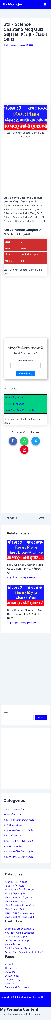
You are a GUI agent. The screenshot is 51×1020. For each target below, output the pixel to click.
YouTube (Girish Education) (20, 932)
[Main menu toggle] (45, 4)
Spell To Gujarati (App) (17, 948)
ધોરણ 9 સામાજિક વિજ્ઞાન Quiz (18, 856)
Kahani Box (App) (14, 944)
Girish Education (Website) (20, 928)
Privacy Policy (12, 979)
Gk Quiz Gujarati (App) (17, 940)
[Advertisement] (25, 74)
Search (7, 712)
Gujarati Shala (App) (16, 936)
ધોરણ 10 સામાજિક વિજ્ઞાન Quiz (19, 819)
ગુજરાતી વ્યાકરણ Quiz (15, 809)
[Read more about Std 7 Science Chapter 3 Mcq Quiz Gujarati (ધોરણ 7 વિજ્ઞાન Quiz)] (25, 595)
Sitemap (9, 983)
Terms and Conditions (17, 987)
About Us (10, 964)
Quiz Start (25, 373)
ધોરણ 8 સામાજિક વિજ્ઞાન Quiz (18, 851)
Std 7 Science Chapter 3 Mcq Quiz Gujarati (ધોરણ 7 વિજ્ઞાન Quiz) (25, 613)
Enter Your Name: (25, 360)
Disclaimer (10, 971)
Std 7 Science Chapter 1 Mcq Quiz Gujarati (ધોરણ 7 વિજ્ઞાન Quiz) (25, 568)
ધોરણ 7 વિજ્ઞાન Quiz (15, 397)
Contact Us (11, 968)
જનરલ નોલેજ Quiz (14, 403)
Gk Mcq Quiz (13, 4)
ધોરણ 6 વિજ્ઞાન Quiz (14, 825)
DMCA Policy (12, 975)
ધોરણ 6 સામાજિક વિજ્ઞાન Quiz (18, 830)
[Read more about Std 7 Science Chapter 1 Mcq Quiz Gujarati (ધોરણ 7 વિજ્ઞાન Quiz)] (25, 549)
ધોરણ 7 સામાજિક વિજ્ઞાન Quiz (19, 410)
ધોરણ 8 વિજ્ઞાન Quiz (14, 846)
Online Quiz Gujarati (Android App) (24, 952)
